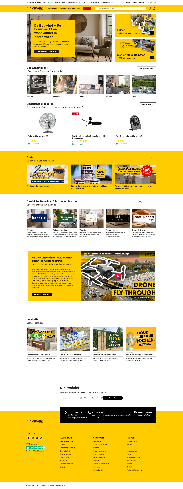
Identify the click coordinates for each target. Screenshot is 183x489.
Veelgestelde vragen (67, 441)
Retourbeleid (97, 441)
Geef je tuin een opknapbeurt (70, 355)
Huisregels (97, 460)
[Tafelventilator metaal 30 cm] (47, 123)
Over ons (141, 2)
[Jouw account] (150, 8)
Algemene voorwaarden (101, 464)
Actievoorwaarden (99, 457)
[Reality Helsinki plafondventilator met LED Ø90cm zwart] (91, 123)
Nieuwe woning (98, 454)
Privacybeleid (98, 470)
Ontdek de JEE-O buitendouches (104, 355)
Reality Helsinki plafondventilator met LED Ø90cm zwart (88, 137)
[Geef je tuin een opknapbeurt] (75, 339)
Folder (128, 2)
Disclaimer (97, 467)
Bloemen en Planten (133, 457)
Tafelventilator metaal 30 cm (39, 136)
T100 (36, 485)
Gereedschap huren (66, 464)
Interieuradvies (132, 451)
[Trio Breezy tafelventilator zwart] (135, 123)
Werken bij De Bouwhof (134, 470)
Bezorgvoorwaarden (100, 451)
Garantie (96, 448)
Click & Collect (65, 451)
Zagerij (62, 467)
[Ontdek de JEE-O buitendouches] (108, 339)
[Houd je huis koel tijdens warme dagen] (141, 339)
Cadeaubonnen (65, 457)
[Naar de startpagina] (35, 8)
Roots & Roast (131, 460)
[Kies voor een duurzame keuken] (42, 339)
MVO (128, 448)
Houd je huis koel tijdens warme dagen (139, 355)
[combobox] (122, 8)
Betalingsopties (65, 454)
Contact (134, 2)
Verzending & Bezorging (68, 448)
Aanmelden (112, 398)
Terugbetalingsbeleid (100, 444)
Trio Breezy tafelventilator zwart (129, 136)
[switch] (149, 2)
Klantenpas (63, 460)
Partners (129, 454)
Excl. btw (153, 2)
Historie (129, 444)
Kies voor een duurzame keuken (38, 355)
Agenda (129, 464)
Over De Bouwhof (132, 441)
